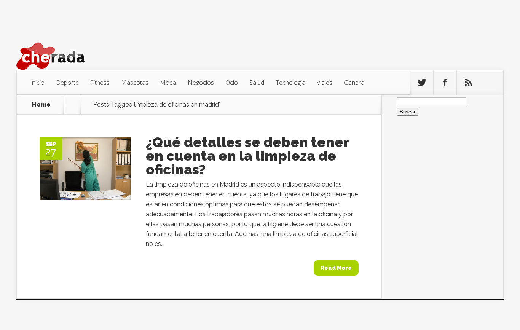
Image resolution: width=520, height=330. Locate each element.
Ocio (231, 82)
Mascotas (134, 82)
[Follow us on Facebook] (445, 82)
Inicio (37, 82)
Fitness (100, 82)
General (354, 82)
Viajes (324, 82)
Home (41, 105)
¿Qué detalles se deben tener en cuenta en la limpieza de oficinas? (247, 155)
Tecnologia (290, 82)
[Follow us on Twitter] (421, 82)
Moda (168, 82)
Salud (256, 82)
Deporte (67, 82)
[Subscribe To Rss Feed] (468, 82)
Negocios (201, 82)
